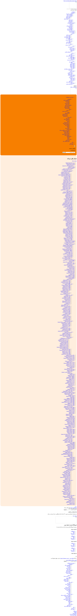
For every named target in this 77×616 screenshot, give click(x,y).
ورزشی (71, 43)
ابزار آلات (67, 140)
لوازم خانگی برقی (66, 141)
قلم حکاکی (70, 19)
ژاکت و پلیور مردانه (65, 134)
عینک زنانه (67, 101)
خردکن (71, 24)
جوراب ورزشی (71, 48)
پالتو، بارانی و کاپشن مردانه (64, 130)
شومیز (68, 126)
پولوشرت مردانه (66, 131)
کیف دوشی (70, 20)
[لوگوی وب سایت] (73, 7)
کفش (71, 33)
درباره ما (72, 534)
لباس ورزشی (64, 111)
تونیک (68, 121)
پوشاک (73, 32)
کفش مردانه (72, 507)
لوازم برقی (69, 139)
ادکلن (71, 50)
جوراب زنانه (70, 46)
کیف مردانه (68, 16)
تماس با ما (72, 533)
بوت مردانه (68, 34)
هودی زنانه (67, 128)
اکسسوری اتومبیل (69, 13)
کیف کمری (70, 21)
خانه (76, 507)
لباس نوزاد (65, 116)
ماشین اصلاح (68, 17)
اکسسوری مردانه (69, 15)
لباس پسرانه (65, 114)
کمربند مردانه (66, 107)
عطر (68, 138)
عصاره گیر (70, 27)
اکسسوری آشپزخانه (71, 22)
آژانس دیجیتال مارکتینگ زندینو (71, 560)
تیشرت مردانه (66, 133)
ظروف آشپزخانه (69, 25)
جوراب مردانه (72, 47)
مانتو (68, 127)
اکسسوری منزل (71, 30)
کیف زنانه (67, 104)
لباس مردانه (69, 129)
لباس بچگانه (70, 38)
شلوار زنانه (68, 41)
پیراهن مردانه (66, 132)
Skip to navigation (67, 0)
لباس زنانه (70, 40)
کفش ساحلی (68, 37)
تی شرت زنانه (66, 122)
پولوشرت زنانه (66, 119)
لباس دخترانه (68, 39)
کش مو (67, 102)
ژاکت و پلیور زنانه (66, 123)
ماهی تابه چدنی (69, 29)
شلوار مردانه (67, 135)
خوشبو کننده (72, 49)
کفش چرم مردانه (67, 36)
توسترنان (70, 23)
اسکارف (73, 11)
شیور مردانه (66, 18)
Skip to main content (73, 0)
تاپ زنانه (67, 120)
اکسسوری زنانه (69, 14)
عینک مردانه (67, 106)
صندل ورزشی (67, 44)
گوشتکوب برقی (69, 28)
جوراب (73, 45)
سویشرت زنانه (66, 124)
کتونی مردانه (68, 35)
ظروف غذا (70, 26)
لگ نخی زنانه (68, 42)
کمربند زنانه (67, 103)
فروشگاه (72, 531)
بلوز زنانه (67, 118)
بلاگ (73, 532)
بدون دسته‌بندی (71, 31)
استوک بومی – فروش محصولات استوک (67, 558)
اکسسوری (72, 12)
